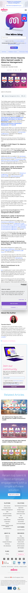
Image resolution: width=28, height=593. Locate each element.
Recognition (5, 341)
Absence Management (7, 123)
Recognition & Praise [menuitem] (7, 513)
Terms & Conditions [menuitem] (10, 566)
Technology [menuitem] (7, 543)
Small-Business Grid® (16, 176)
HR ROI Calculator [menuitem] (20, 545)
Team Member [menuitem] (21, 521)
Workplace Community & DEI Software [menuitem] (7, 526)
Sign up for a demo (14, 494)
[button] (3, 96)
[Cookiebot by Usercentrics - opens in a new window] (21, 285)
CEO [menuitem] (21, 515)
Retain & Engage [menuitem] (20, 511)
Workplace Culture (12, 51)
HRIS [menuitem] (7, 517)
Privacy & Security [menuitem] (20, 543)
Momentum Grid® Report (8, 222)
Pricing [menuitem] (7, 553)
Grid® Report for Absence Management (12, 117)
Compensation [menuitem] (7, 521)
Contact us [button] (21, 554)
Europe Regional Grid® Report (9, 226)
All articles (4, 51)
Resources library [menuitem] (20, 537)
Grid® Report (17, 223)
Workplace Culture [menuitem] (21, 509)
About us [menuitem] (7, 535)
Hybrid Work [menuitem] (20, 507)
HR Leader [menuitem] (21, 517)
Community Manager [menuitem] (21, 523)
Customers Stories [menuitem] (20, 529)
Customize (13, 307)
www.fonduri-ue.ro (14, 585)
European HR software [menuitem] (7, 541)
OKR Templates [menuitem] (21, 547)
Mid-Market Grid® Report (20, 225)
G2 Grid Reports (11, 341)
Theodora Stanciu (6, 65)
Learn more (21, 299)
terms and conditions (19, 41)
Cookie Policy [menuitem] (16, 566)
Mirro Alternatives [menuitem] (7, 545)
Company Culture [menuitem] (7, 507)
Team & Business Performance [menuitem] (21, 505)
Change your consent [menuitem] (23, 566)
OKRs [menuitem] (7, 511)
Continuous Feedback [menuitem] (7, 515)
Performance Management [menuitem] (7, 509)
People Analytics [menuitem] (7, 519)
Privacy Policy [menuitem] (3, 566)
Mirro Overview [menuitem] (7, 505)
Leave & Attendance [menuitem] (7, 528)
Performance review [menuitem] (21, 513)
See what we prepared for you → (14, 5)
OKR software (18, 257)
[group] (14, 96)
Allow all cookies (14, 303)
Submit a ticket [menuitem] (21, 541)
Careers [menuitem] (7, 539)
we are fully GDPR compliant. (17, 44)
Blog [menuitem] (21, 535)
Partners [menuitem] (7, 537)
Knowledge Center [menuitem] (21, 539)
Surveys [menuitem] (7, 523)
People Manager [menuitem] (21, 519)
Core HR (13, 124)
